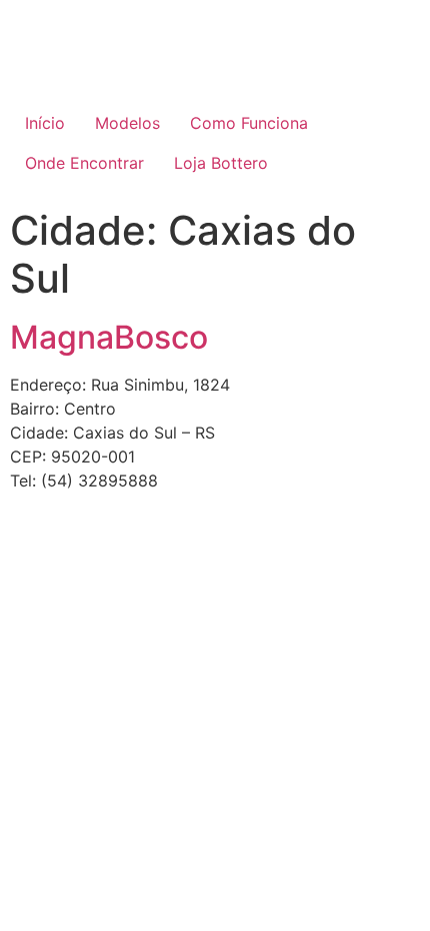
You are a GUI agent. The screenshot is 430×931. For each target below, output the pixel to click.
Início (45, 123)
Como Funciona (249, 123)
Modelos (127, 123)
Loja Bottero (221, 163)
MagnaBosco (109, 337)
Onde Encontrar (84, 163)
